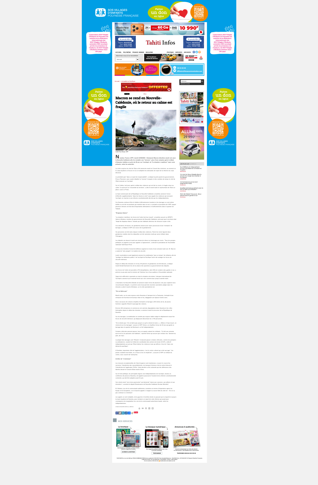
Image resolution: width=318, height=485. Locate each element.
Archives (187, 52)
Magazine (149, 52)
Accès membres (148, 460)
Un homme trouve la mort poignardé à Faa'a (189, 182)
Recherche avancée (185, 83)
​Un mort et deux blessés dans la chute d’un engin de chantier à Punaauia (190, 176)
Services (178, 52)
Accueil (118, 52)
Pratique (170, 52)
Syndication (163, 460)
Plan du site (155, 460)
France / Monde (138, 52)
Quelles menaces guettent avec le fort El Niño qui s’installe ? (191, 188)
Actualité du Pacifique (128, 81)
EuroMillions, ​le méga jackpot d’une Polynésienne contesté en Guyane (191, 168)
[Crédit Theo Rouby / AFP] (146, 110)
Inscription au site (171, 460)
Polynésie (127, 52)
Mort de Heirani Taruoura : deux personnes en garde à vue (190, 194)
